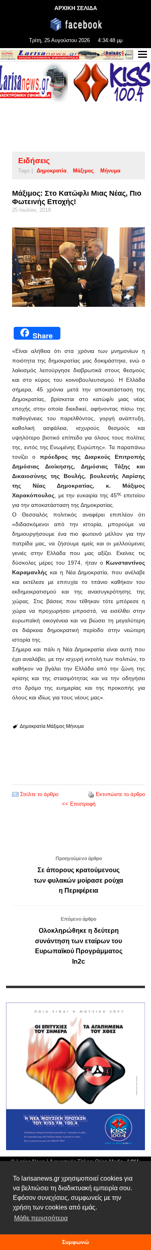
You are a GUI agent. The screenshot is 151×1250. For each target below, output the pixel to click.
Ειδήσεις (34, 160)
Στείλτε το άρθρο (39, 794)
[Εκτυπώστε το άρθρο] (91, 794)
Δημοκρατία (51, 171)
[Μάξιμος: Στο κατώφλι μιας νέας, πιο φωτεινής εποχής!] (78, 267)
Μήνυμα (110, 171)
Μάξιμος (83, 171)
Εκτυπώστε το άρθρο (120, 794)
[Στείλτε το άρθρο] (15, 794)
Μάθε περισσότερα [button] (41, 1218)
